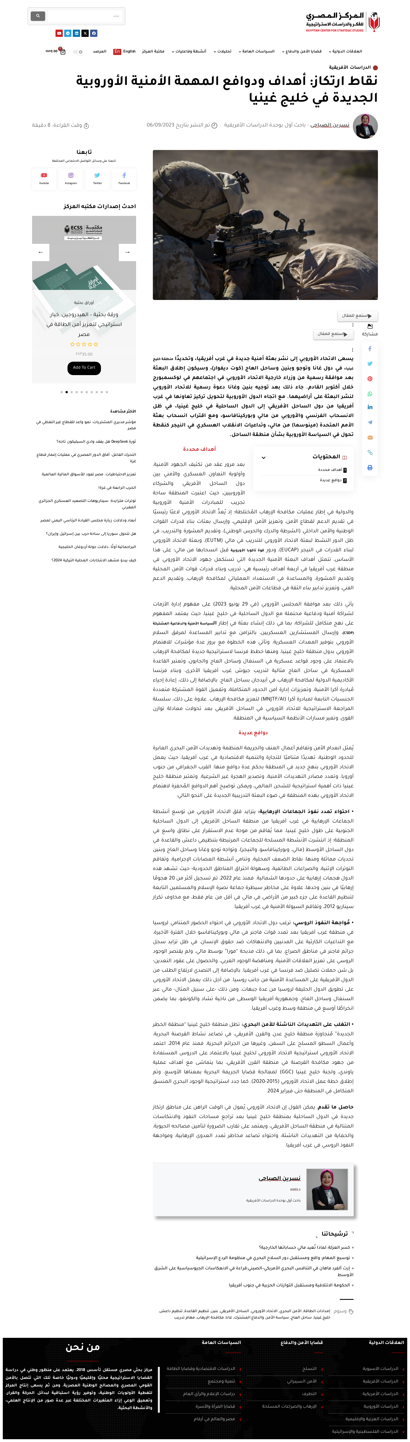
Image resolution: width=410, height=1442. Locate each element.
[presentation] (40, 252)
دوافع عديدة (331, 480)
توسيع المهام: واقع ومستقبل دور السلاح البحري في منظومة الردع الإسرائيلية (273, 1258)
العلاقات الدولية (386, 1343)
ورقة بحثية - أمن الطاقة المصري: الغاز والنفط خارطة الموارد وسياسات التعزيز (84, 325)
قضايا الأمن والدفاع (302, 1343)
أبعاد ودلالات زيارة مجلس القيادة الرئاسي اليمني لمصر (88, 521)
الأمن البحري (290, 1311)
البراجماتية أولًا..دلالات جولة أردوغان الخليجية (97, 547)
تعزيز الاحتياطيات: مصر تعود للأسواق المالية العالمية (89, 475)
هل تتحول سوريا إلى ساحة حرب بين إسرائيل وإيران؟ (91, 534)
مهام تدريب (184, 1318)
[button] (62, 392)
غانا (229, 1318)
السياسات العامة (221, 1343)
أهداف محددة (329, 470)
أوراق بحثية (84, 303)
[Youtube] (59, 33)
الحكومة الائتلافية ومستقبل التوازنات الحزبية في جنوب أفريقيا (289, 1285)
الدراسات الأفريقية (350, 67)
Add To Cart (84, 368)
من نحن (82, 1348)
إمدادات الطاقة (317, 1311)
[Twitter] (97, 179)
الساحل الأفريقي (234, 1311)
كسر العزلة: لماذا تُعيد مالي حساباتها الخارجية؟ (304, 1248)
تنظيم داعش (171, 1311)
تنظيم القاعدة (196, 1311)
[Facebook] (93, 33)
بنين (214, 1311)
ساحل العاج (301, 1318)
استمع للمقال (355, 316)
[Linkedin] (76, 33)
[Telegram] (67, 33)
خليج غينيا (322, 1318)
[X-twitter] (85, 33)
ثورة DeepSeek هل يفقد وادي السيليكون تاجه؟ (96, 442)
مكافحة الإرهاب (210, 1318)
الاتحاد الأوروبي (264, 1311)
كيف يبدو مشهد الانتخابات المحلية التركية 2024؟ (94, 561)
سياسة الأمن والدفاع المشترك (261, 1318)
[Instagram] (70, 179)
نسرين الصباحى (330, 125)
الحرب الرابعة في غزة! (117, 488)
